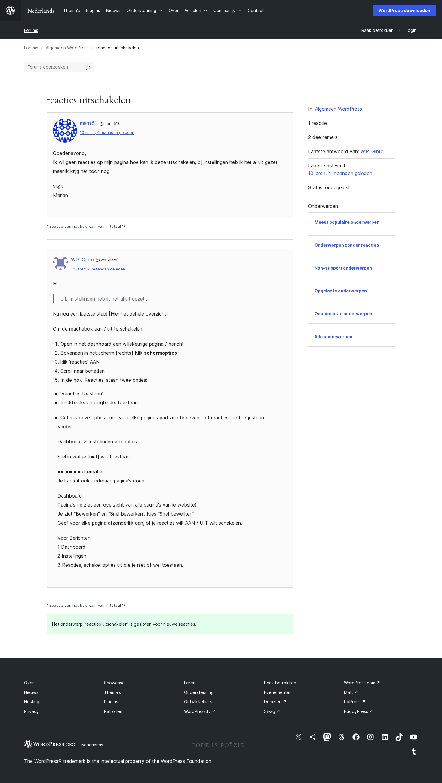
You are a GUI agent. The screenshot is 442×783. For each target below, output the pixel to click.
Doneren (275, 701)
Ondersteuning (199, 692)
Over (29, 682)
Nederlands (92, 744)
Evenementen (278, 692)
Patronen (113, 711)
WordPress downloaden (404, 10)
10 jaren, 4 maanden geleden (107, 132)
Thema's (112, 692)
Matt (351, 692)
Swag (272, 711)
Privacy (31, 711)
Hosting (31, 701)
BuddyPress (358, 711)
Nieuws (31, 692)
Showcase (114, 682)
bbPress (355, 701)
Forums (31, 30)
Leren (189, 682)
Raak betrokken (280, 682)
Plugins (111, 701)
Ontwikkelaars (198, 701)
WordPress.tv (200, 711)
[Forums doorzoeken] (88, 67)
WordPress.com (362, 682)
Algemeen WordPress (67, 47)
